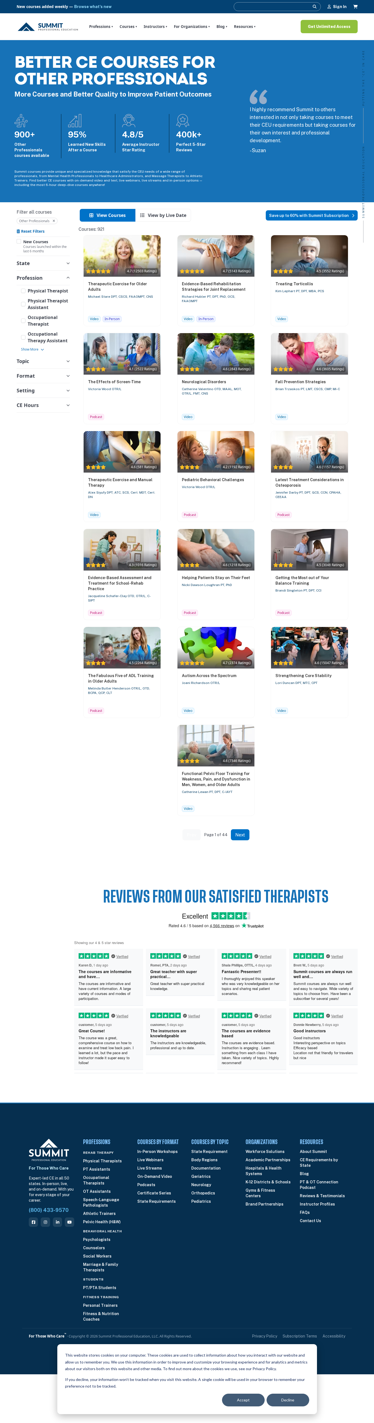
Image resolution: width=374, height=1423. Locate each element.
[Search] (315, 6)
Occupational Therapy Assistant (48, 337)
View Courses (111, 215)
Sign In (340, 6)
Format (26, 375)
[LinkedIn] (57, 1222)
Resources (245, 26)
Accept (243, 1400)
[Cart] (355, 7)
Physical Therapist (48, 291)
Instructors (155, 26)
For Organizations (192, 26)
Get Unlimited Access (329, 26)
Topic (23, 361)
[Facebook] (33, 1222)
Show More (29, 349)
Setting (26, 390)
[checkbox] (19, 241)
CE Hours (28, 405)
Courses (128, 26)
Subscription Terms (300, 1336)
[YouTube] (69, 1222)
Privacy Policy (264, 1336)
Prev (191, 835)
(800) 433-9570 (49, 1210)
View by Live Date (166, 215)
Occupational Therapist (43, 320)
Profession (30, 277)
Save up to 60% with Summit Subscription (309, 215)
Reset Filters (32, 231)
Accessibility (334, 1336)
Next (240, 835)
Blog (221, 26)
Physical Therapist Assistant (48, 304)
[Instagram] (45, 1222)
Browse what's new (93, 6)
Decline (287, 1400)
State (23, 263)
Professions (101, 26)
